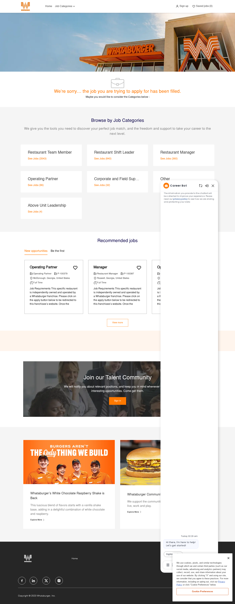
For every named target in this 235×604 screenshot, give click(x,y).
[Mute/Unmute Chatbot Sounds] (206, 185)
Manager (100, 267)
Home (48, 6)
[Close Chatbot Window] (213, 185)
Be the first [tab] (57, 251)
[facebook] (22, 580)
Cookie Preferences (202, 591)
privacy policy (180, 199)
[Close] (228, 558)
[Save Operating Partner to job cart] (75, 267)
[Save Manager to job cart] (138, 267)
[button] (182, 6)
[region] (189, 375)
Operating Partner (43, 267)
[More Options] (168, 565)
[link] (117, 401)
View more (117, 323)
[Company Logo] (25, 6)
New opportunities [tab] (35, 251)
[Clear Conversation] (200, 185)
